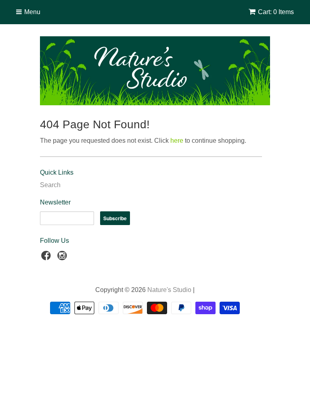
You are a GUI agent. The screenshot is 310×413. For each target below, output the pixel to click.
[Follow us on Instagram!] (63, 258)
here (176, 140)
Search (50, 184)
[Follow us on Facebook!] (47, 258)
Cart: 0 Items (276, 11)
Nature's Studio (169, 289)
